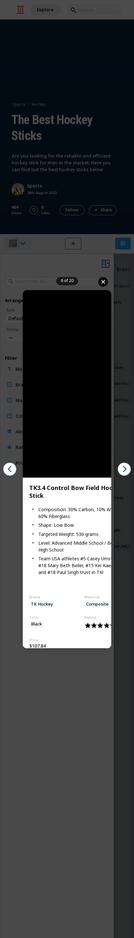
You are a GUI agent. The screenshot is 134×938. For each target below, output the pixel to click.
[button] (9, 469)
